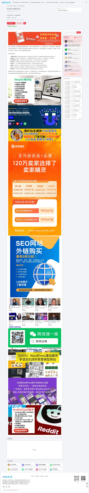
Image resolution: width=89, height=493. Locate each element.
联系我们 (37, 476)
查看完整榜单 (72, 74)
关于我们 (32, 476)
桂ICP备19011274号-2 (15, 489)
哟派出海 (10, 489)
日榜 (75, 37)
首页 (8, 5)
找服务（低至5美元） (13, 5)
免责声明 (42, 476)
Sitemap (46, 476)
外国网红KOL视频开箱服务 (15, 327)
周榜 (78, 37)
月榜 (80, 37)
